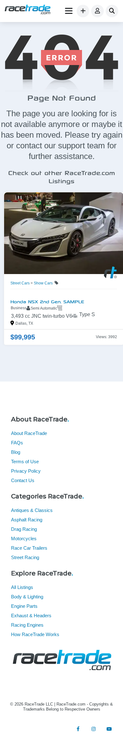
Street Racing (25, 557)
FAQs (17, 442)
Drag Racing (24, 529)
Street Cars (17, 283)
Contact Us (22, 480)
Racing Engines (27, 625)
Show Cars (41, 283)
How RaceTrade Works (35, 634)
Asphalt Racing (26, 519)
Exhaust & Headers (31, 615)
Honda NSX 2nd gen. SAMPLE (45, 301)
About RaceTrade (29, 433)
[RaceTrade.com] (27, 10)
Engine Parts (24, 606)
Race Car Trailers (29, 548)
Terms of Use (25, 461)
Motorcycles (24, 538)
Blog (15, 452)
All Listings (22, 587)
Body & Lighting (27, 596)
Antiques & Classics (32, 510)
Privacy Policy (26, 471)
